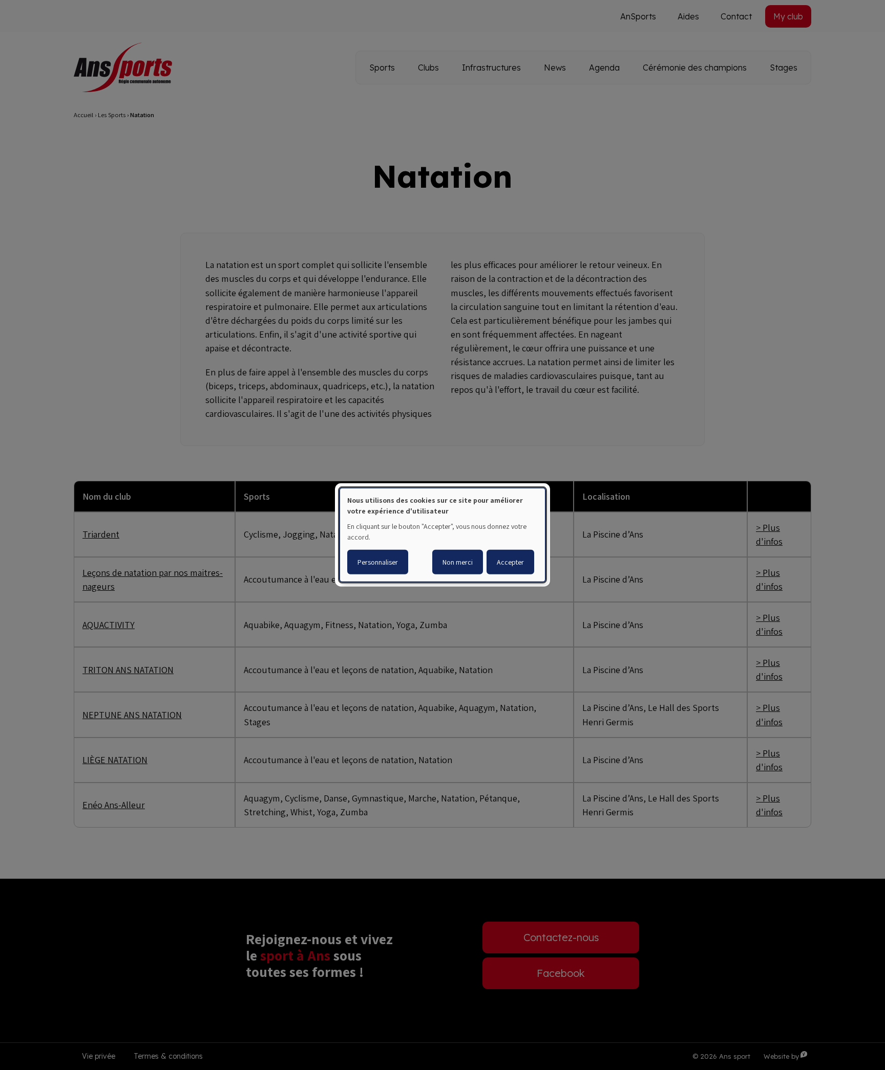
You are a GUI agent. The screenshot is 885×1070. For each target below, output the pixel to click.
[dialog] (442, 535)
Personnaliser (377, 562)
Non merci (457, 562)
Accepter (510, 562)
